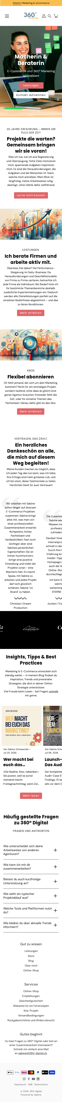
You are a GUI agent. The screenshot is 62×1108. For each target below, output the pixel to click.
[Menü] (7, 16)
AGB (30, 1084)
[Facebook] (28, 1079)
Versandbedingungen (31, 1015)
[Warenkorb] (56, 16)
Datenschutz (41, 1084)
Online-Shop (31, 970)
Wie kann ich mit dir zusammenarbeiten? (17, 867)
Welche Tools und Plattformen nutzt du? (27, 910)
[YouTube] (33, 1079)
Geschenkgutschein (31, 1001)
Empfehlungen (31, 996)
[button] (49, 16)
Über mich (31, 965)
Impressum (20, 1084)
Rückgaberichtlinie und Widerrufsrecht (31, 1020)
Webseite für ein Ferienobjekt (31, 1006)
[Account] (43, 16)
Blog (31, 961)
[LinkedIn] (38, 1079)
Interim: (17, 3)
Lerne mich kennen (31, 195)
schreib (53, 691)
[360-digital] (31, 16)
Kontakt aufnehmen (31, 95)
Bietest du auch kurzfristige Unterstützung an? (22, 881)
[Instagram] (24, 1079)
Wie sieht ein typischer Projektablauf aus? (18, 896)
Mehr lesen (31, 796)
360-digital (36, 1091)
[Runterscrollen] (31, 114)
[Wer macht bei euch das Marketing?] (21, 726)
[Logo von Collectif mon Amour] (31, 628)
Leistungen (31, 85)
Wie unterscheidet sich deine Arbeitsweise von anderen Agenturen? (23, 850)
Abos (31, 956)
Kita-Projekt (31, 1010)
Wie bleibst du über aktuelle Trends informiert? (27, 925)
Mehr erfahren (30, 313)
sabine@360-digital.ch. (32, 1053)
